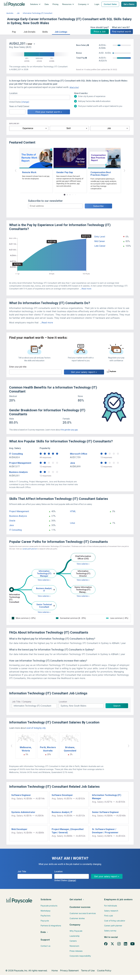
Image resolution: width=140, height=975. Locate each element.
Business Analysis (18, 472)
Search (116, 705)
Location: (13, 93)
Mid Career (99, 241)
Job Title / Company (21, 701)
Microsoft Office (78, 454)
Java (72, 463)
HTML (73, 511)
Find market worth (121, 31)
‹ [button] (16, 170)
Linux (72, 523)
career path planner (29, 549)
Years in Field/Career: (19, 106)
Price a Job (100, 31)
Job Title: (22, 871)
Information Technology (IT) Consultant (37, 13)
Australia (9, 13)
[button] (14, 31)
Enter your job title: (18, 366)
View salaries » (44, 580)
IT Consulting (16, 454)
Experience (28, 128)
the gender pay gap (69, 430)
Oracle (12, 520)
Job (18, 13)
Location (63, 701)
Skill (68, 128)
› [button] (124, 170)
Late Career (99, 246)
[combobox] (39, 97)
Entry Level (99, 236)
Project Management (20, 463)
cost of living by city (36, 728)
